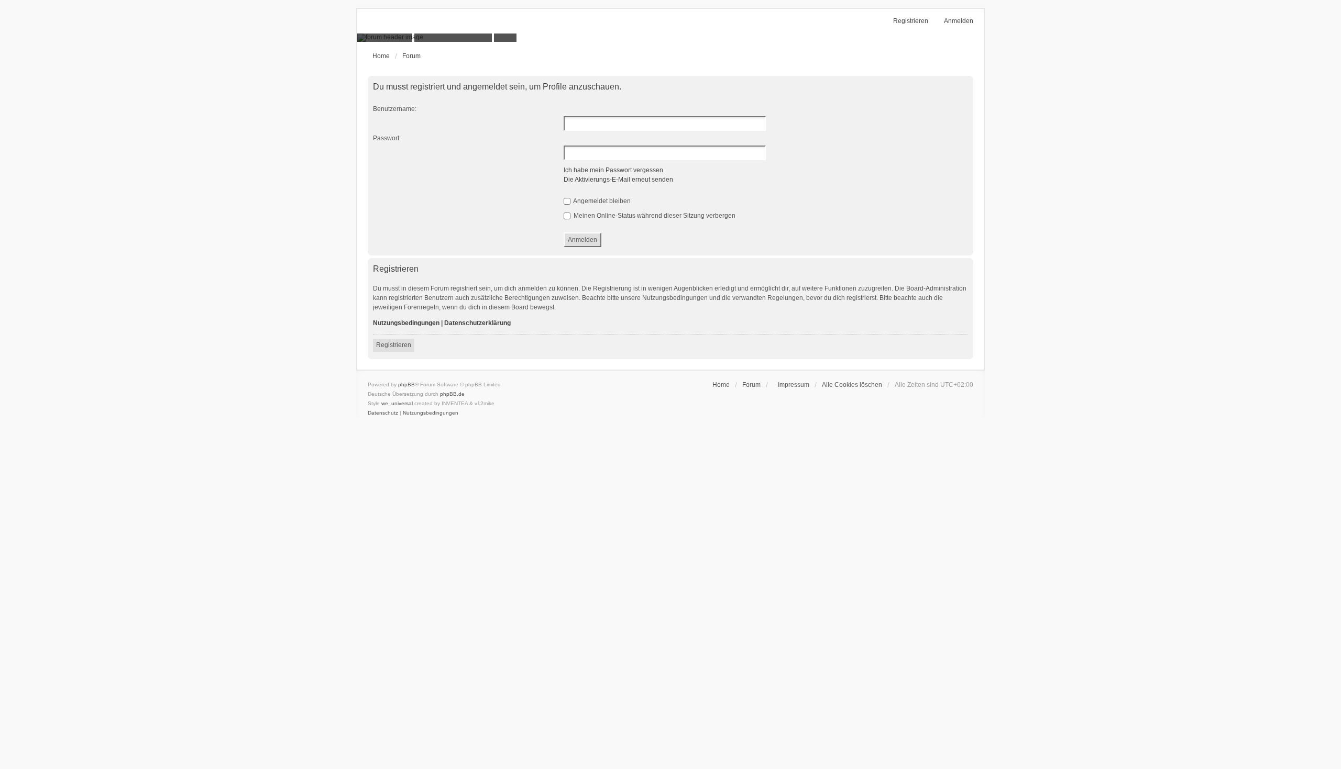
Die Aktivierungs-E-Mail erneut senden (618, 179)
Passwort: (387, 138)
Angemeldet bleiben (601, 201)
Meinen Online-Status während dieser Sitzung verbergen (653, 215)
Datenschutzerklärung (477, 323)
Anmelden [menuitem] (958, 21)
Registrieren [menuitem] (910, 21)
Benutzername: (394, 109)
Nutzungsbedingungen (406, 323)
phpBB (406, 384)
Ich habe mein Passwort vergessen (613, 170)
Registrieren (393, 345)
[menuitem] (791, 384)
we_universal (397, 403)
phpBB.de (452, 394)
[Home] (670, 37)
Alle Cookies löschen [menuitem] (852, 384)
